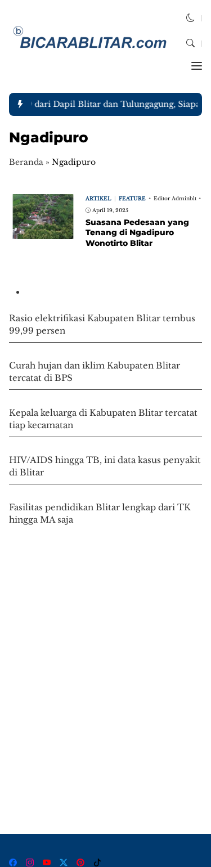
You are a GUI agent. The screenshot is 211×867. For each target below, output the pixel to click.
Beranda (26, 162)
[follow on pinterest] (80, 862)
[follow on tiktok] (97, 862)
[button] (190, 17)
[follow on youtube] (47, 862)
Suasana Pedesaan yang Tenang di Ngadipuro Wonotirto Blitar (137, 232)
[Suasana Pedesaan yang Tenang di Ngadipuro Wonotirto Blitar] (43, 231)
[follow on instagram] (30, 862)
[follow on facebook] (13, 862)
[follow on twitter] (64, 862)
